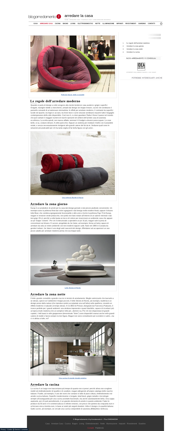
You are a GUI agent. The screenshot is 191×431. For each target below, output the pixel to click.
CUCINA (58, 23)
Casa (47, 424)
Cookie (9, 429)
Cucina (68, 424)
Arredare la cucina (133, 52)
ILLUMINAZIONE (108, 23)
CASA (35, 23)
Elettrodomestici (92, 424)
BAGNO (65, 23)
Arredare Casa (57, 424)
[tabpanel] (72, 67)
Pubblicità (99, 428)
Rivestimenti (132, 424)
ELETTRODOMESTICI (85, 23)
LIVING (72, 23)
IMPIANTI (120, 23)
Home (66, 19)
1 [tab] (73, 90)
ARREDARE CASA (74, 19)
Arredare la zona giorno (135, 46)
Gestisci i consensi (21, 429)
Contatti (151, 23)
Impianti (122, 424)
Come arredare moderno (102, 19)
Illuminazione (111, 424)
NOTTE (97, 23)
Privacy (3, 429)
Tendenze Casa (86, 19)
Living (81, 424)
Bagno (75, 424)
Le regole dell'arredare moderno (138, 43)
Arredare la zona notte (134, 49)
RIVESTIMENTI (130, 23)
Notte (102, 424)
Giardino (142, 424)
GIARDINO (142, 23)
